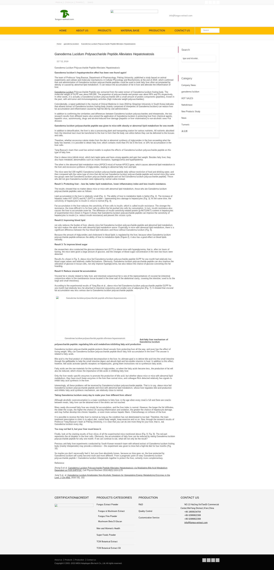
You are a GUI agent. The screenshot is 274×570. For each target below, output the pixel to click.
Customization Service (149, 517)
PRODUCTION (157, 30)
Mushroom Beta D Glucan (110, 521)
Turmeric (185, 124)
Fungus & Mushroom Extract (111, 511)
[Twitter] (206, 2)
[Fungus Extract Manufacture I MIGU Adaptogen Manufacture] (66, 20)
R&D (141, 504)
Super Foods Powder (106, 535)
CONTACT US (182, 30)
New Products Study (190, 111)
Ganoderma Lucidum (64, 92)
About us (58, 2)
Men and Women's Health (108, 528)
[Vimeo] (214, 2)
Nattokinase (186, 105)
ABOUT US (82, 30)
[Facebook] (210, 2)
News (183, 118)
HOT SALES (187, 98)
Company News (188, 85)
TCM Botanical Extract (107, 541)
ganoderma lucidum (190, 91)
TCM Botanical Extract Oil (109, 548)
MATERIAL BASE (130, 30)
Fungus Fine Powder (107, 516)
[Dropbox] (217, 2)
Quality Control (145, 511)
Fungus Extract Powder (107, 504)
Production (79, 560)
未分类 (184, 131)
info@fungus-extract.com (196, 522)
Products (79, 2)
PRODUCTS (104, 30)
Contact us (69, 2)
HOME (63, 30)
